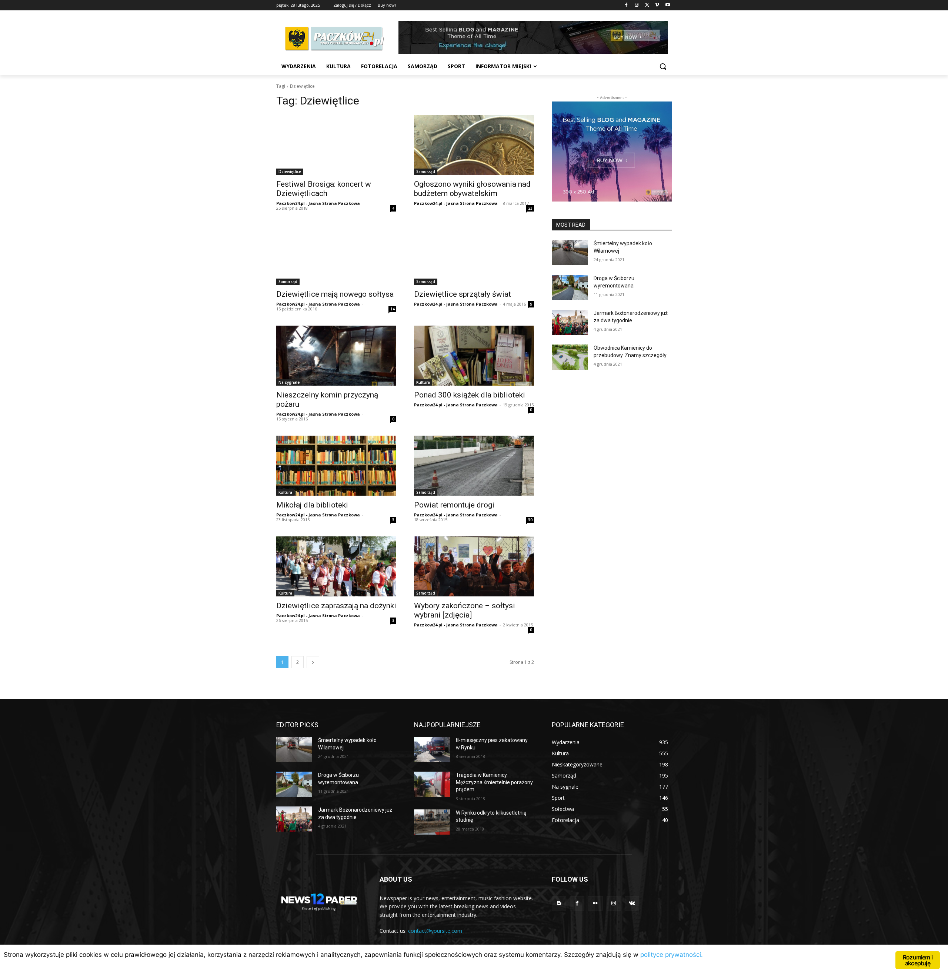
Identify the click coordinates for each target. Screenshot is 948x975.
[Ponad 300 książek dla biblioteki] (474, 356)
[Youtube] (667, 5)
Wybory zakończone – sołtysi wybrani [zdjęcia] (464, 610)
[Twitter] (647, 5)
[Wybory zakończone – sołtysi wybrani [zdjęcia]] (474, 566)
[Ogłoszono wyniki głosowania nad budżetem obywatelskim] (474, 145)
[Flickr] (595, 903)
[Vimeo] (657, 5)
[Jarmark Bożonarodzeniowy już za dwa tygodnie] (570, 322)
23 (530, 208)
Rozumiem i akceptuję (917, 960)
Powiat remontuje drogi (454, 504)
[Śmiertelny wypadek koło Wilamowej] (570, 252)
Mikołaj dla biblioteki (312, 504)
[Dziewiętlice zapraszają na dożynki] (336, 566)
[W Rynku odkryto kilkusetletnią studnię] (432, 822)
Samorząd (425, 171)
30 (530, 519)
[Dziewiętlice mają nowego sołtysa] (336, 255)
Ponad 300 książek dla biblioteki (469, 394)
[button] (663, 66)
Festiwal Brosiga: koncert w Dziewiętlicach (323, 189)
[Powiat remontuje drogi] (474, 466)
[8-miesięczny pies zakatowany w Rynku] (432, 749)
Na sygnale (289, 382)
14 (392, 309)
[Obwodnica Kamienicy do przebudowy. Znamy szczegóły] (570, 357)
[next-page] (313, 662)
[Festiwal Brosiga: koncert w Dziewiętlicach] (336, 145)
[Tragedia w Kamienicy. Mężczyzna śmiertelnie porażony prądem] (432, 784)
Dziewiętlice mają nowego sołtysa (335, 294)
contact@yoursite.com (435, 930)
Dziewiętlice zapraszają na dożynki (336, 605)
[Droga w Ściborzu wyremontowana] (570, 287)
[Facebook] (626, 5)
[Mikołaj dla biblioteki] (336, 466)
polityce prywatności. (671, 954)
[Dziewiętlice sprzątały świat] (474, 255)
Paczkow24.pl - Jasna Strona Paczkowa (318, 203)
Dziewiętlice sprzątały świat (462, 294)
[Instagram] (636, 5)
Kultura (423, 382)
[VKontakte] (632, 903)
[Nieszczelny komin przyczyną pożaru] (336, 356)
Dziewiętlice (289, 171)
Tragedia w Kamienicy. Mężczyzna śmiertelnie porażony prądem (494, 782)
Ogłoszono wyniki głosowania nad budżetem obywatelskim (472, 189)
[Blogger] (559, 903)
